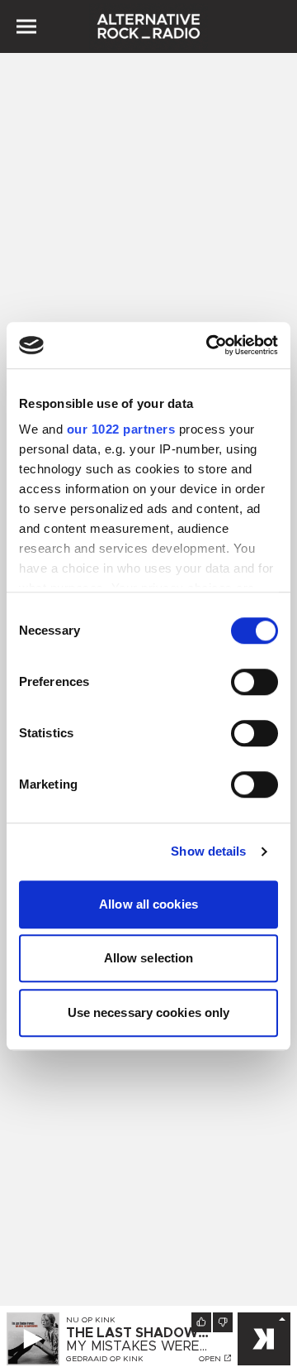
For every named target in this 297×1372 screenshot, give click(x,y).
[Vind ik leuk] (201, 1322)
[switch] (254, 682)
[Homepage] (148, 26)
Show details (208, 851)
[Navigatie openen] (26, 26)
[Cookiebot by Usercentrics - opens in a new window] (209, 345)
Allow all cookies (148, 904)
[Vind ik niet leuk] (223, 1322)
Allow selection (149, 958)
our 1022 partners (121, 429)
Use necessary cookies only (149, 1012)
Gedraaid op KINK (105, 1359)
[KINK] (264, 1338)
